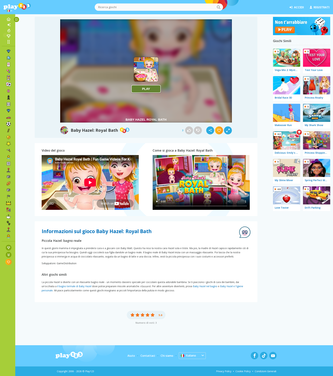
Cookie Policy (243, 371)
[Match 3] (8, 51)
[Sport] (8, 183)
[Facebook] (254, 355)
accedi (299, 7)
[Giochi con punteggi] (8, 247)
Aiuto (131, 356)
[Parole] (8, 163)
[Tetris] (8, 210)
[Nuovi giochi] (8, 24)
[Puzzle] (8, 58)
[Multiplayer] (8, 229)
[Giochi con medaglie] (8, 255)
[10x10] (8, 104)
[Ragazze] (8, 236)
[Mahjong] (8, 64)
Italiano (191, 355)
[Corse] (8, 196)
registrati (322, 7)
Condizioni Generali (265, 371)
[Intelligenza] (8, 91)
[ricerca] (218, 7)
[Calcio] (8, 124)
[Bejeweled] (8, 110)
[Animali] (8, 223)
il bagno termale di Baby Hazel (74, 286)
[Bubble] (8, 71)
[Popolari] (8, 30)
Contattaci (147, 356)
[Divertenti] (8, 143)
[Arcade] (8, 170)
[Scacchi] (8, 97)
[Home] (8, 19)
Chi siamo (167, 356)
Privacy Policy (223, 371)
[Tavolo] (8, 176)
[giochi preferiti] (8, 262)
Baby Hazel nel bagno (205, 286)
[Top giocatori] (8, 36)
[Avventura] (8, 137)
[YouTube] (273, 355)
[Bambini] (8, 157)
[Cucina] (8, 216)
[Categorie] (8, 41)
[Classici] (8, 190)
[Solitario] (8, 84)
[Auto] (8, 117)
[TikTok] (263, 355)
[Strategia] (8, 203)
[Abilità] (8, 130)
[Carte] (8, 77)
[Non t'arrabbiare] (301, 34)
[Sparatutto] (8, 150)
